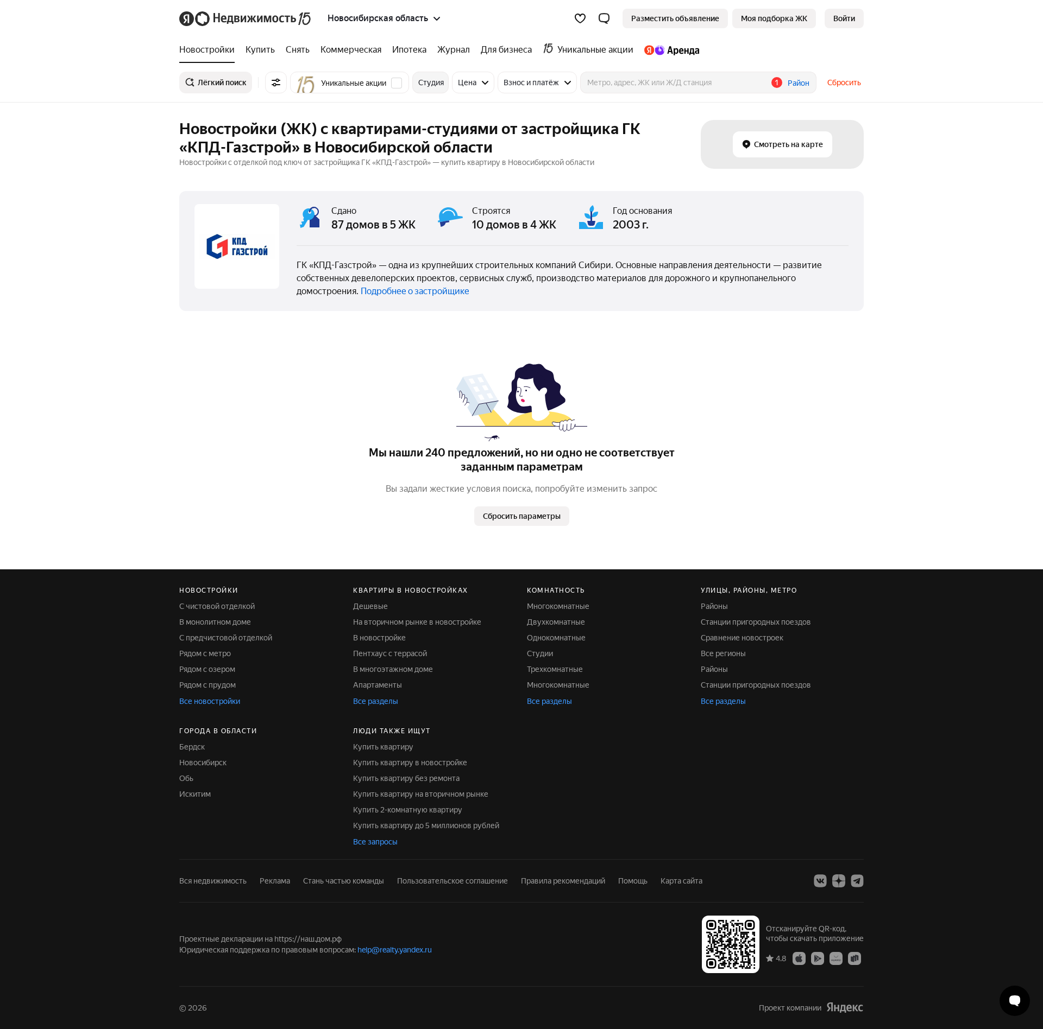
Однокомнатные (556, 637)
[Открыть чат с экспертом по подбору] (1015, 1001)
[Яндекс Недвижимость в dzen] (838, 880)
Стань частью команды (343, 880)
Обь (186, 778)
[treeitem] (209, 50)
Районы (714, 606)
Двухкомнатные (556, 622)
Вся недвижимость (213, 880)
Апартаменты (377, 685)
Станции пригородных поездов (756, 622)
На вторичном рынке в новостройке (417, 622)
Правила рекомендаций (563, 880)
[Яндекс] (845, 1007)
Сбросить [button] (844, 82)
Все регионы (723, 653)
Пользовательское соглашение (452, 880)
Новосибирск (203, 762)
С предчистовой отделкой (225, 637)
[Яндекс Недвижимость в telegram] (857, 880)
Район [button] (798, 83)
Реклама (275, 880)
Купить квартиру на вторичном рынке (420, 794)
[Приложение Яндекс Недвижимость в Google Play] (817, 958)
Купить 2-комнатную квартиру (407, 809)
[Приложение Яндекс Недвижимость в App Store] (799, 958)
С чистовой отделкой (217, 606)
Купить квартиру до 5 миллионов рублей (426, 825)
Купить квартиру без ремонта (406, 778)
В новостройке (379, 637)
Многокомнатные (558, 606)
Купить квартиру (383, 746)
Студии (540, 653)
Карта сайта (681, 880)
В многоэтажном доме (393, 669)
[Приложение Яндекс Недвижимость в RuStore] (854, 958)
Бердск (192, 746)
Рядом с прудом (207, 685)
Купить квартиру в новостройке (410, 762)
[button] (604, 18)
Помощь (633, 880)
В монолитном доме (215, 622)
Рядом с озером (207, 669)
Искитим (195, 794)
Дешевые (370, 606)
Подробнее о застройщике (415, 291)
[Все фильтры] (276, 82)
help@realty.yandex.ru (394, 949)
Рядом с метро (205, 653)
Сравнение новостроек (742, 637)
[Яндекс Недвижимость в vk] (820, 880)
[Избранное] (580, 18)
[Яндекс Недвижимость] (245, 18)
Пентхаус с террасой (390, 653)
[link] (844, 18)
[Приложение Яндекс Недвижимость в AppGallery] (836, 958)
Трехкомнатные (555, 669)
